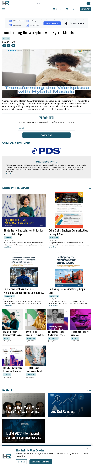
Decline (21, 462)
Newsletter (85, 9)
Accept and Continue (41, 462)
